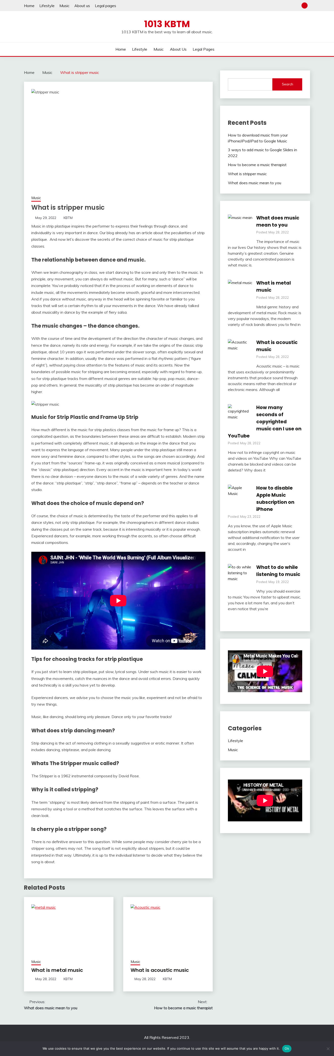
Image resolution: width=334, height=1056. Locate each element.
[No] (327, 1048)
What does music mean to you (254, 182)
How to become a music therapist (257, 164)
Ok (287, 1048)
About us (82, 5)
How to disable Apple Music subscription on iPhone (275, 498)
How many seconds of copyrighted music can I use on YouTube (264, 421)
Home (29, 5)
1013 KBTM (167, 24)
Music (64, 5)
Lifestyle (47, 5)
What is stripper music (247, 173)
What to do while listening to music (278, 571)
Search (287, 84)
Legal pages (105, 5)
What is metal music (57, 970)
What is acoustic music (160, 970)
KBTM (68, 218)
